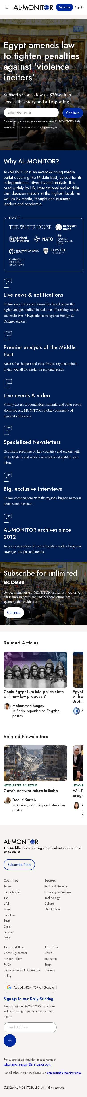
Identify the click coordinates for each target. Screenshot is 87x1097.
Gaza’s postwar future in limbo (31, 791)
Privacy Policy (13, 958)
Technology (52, 897)
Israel (7, 909)
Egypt (7, 920)
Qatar (7, 926)
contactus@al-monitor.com (64, 1073)
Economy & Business (57, 892)
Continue (14, 612)
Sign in (79, 7)
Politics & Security (56, 886)
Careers (49, 970)
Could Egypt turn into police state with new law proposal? (34, 694)
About (48, 953)
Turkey (8, 886)
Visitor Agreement (15, 953)
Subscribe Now (19, 864)
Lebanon (9, 932)
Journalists (50, 958)
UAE (6, 903)
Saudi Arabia (12, 892)
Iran (6, 897)
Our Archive (52, 909)
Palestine (9, 915)
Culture (49, 903)
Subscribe (64, 7)
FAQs (7, 964)
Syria (7, 938)
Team (48, 964)
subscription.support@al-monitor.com (27, 1064)
